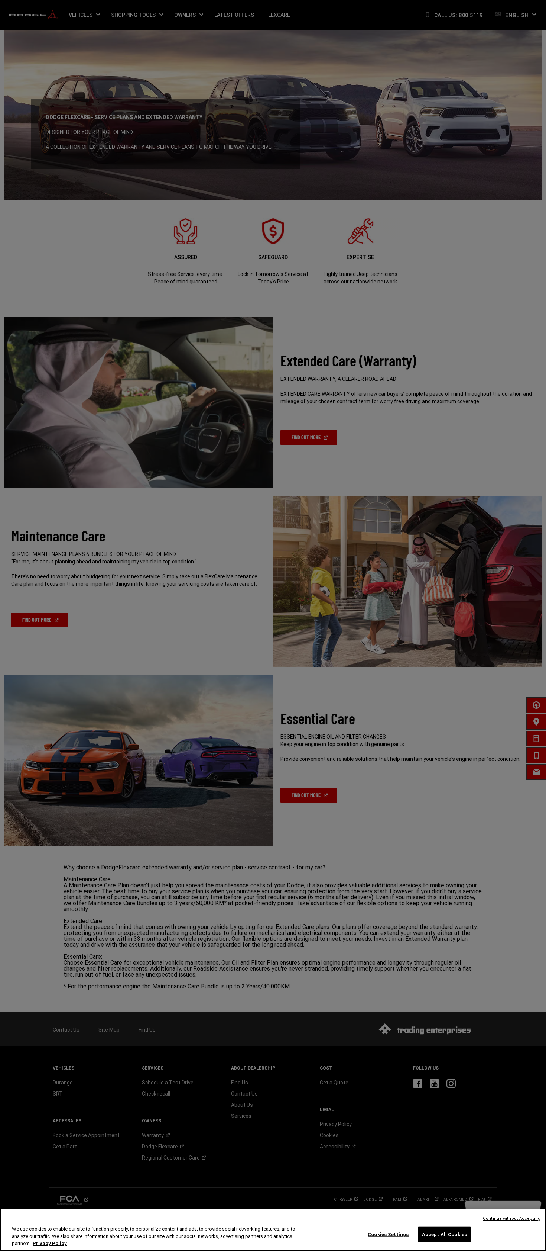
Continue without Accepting (511, 1218)
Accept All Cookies (444, 1234)
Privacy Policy (50, 1243)
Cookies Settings (388, 1234)
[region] (273, 1230)
